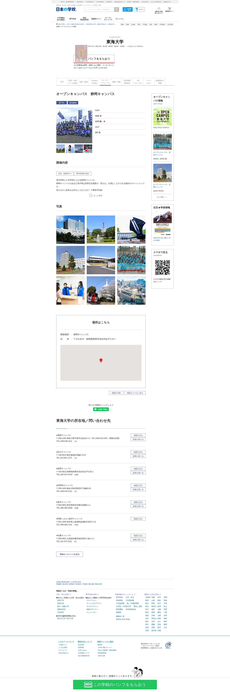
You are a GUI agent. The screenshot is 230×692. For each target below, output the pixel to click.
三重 (165, 612)
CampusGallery (94, 82)
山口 (159, 621)
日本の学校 (61, 24)
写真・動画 (83, 82)
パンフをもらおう (99, 58)
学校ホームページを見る (70, 554)
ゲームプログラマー (94, 603)
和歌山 (153, 618)
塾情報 (100, 645)
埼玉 (159, 603)
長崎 (153, 627)
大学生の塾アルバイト (105, 647)
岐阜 (147, 612)
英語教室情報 (102, 653)
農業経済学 (61, 609)
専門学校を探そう (92, 594)
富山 (165, 606)
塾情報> (109, 2)
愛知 (159, 612)
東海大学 (111, 24)
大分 (165, 627)
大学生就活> (145, 2)
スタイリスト (92, 600)
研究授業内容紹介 (127, 82)
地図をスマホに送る (135, 393)
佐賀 (147, 627)
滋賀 (147, 615)
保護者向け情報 (160, 82)
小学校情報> (100, 2)
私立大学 (70, 618)
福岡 (165, 624)
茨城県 (59, 584)
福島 (159, 600)
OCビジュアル (138, 82)
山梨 (159, 609)
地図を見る (138, 435)
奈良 (147, 618)
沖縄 (159, 630)
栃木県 (65, 584)
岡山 (147, 621)
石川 (147, 609)
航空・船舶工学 (63, 606)
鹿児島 (153, 630)
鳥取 (159, 618)
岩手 (159, 597)
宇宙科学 (60, 612)
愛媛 (153, 624)
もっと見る (160, 197)
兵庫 (165, 615)
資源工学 (60, 600)
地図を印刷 (116, 393)
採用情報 (81, 647)
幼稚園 (118, 612)
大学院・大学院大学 (123, 606)
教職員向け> (167, 2)
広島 (153, 621)
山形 (153, 600)
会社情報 (81, 645)
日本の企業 (101, 656)
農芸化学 (60, 603)
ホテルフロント (92, 606)
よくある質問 (62, 647)
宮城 (165, 597)
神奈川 (153, 606)
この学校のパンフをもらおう (119, 684)
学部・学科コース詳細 (73, 82)
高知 (159, 624)
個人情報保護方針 (84, 656)
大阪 (159, 615)
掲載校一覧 (120, 616)
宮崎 (147, 630)
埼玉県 (78, 584)
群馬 (153, 603)
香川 (147, 624)
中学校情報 (130, 600)
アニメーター (92, 612)
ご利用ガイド (62, 645)
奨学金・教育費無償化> (68, 2)
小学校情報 (120, 603)
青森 (153, 597)
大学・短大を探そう (63, 594)
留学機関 (119, 609)
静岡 (153, 612)
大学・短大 (130, 597)
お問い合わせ (82, 650)
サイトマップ (62, 650)
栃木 (147, 603)
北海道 (133, 24)
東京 (147, 606)
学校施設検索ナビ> (119, 2)
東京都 (91, 584)
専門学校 (119, 597)
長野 (165, 609)
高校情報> (80, 2)
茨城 (165, 600)
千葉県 (85, 584)
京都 (153, 615)
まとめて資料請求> (156, 2)
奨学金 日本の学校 (123, 619)
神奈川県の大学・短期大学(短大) (96, 24)
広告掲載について (84, 653)
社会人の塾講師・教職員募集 (107, 650)
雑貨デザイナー (92, 609)
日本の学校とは (63, 653)
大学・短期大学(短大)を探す (75, 24)
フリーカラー (149, 82)
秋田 (147, 600)
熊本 (159, 627)
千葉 (165, 603)
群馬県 (72, 584)
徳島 (165, 621)
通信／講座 (138, 606)
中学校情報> (89, 2)
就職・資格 (116, 82)
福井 (153, 609)
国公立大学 (61, 618)
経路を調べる (138, 439)
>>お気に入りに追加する (135, 46)
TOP (62, 82)
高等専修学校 (131, 609)
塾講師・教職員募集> (133, 2)
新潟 (159, 606)
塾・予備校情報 (133, 603)
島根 (165, 618)
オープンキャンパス (105, 81)
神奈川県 (98, 584)
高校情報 (119, 600)
